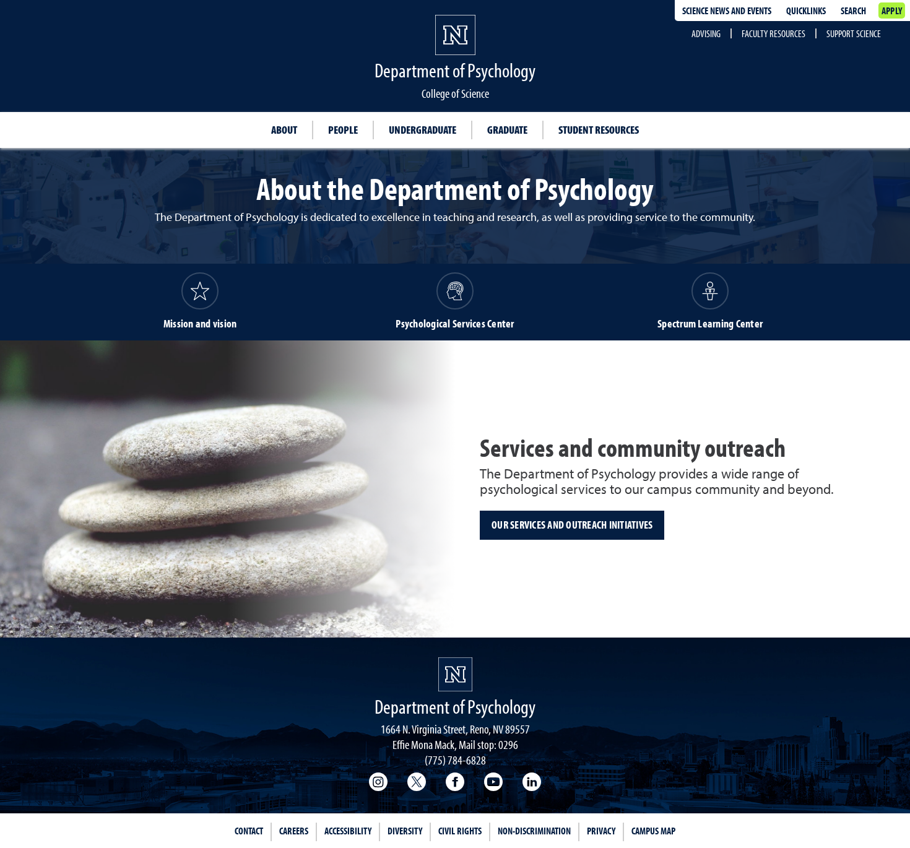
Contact (249, 830)
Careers (293, 830)
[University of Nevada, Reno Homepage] (455, 674)
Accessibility (347, 830)
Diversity (405, 830)
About (284, 130)
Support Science (853, 33)
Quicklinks (806, 10)
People (343, 130)
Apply (892, 10)
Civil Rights (460, 830)
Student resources (598, 130)
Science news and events (726, 10)
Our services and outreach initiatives (572, 524)
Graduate (507, 130)
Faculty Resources (773, 33)
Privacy (601, 830)
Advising (706, 33)
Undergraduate (422, 130)
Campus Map (653, 830)
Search (853, 10)
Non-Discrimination (534, 830)
